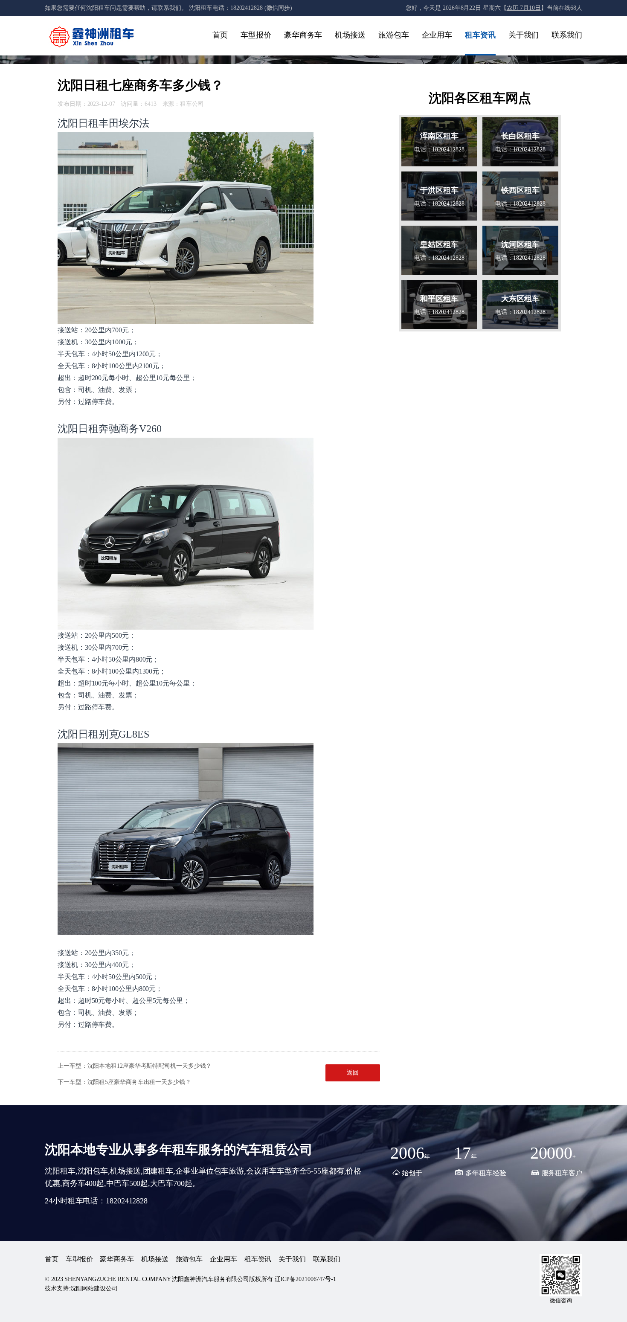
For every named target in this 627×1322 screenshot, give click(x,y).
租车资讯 (480, 35)
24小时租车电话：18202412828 (96, 1201)
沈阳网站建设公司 (94, 1288)
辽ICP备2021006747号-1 (305, 1279)
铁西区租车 (520, 190)
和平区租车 (439, 298)
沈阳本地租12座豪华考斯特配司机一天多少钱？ (149, 1066)
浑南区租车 (439, 136)
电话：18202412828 (439, 149)
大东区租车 (520, 298)
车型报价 (256, 35)
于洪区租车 (439, 190)
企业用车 (437, 35)
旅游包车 (393, 35)
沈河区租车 (520, 244)
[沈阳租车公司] (92, 36)
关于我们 (523, 35)
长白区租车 (520, 136)
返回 (353, 1072)
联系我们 (567, 35)
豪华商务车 (303, 35)
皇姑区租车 (439, 244)
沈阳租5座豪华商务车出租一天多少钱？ (139, 1082)
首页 (220, 35)
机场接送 (350, 35)
